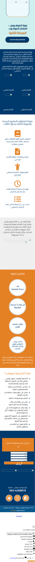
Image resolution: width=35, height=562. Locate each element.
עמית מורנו (13, 558)
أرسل (19, 463)
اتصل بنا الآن (31, 561)
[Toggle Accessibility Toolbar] (33, 527)
